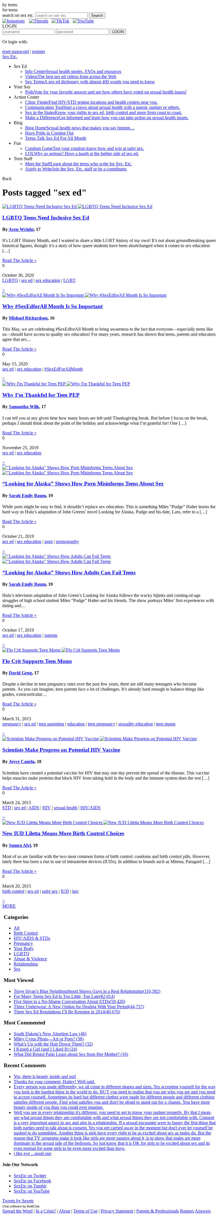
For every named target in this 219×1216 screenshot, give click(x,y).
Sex (17, 969)
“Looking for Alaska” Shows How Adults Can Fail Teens (68, 573)
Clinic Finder (91, 102)
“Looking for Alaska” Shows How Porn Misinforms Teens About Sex (83, 484)
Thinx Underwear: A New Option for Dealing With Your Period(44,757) (79, 1006)
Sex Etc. (9, 56)
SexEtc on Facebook (32, 1180)
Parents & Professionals (157, 1211)
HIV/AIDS (90, 807)
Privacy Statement (117, 1211)
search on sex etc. (18, 15)
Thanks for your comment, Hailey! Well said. (54, 1081)
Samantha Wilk (24, 406)
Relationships (26, 963)
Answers (203, 1211)
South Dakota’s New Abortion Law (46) (50, 1033)
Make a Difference (106, 117)
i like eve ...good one (32, 1153)
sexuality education (135, 723)
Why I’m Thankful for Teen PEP (41, 395)
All (16, 928)
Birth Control (26, 933)
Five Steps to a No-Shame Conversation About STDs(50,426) (69, 1001)
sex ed (27, 280)
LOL (82, 153)
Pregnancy (23, 943)
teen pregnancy (101, 723)
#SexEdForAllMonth (63, 369)
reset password (15, 51)
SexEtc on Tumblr (30, 1186)
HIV (46, 807)
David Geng (20, 672)
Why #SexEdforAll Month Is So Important (52, 306)
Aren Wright (21, 229)
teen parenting (51, 723)
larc (75, 891)
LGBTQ (10, 280)
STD (6, 807)
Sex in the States (103, 112)
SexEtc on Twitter (30, 1175)
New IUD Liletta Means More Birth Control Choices (63, 833)
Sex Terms (90, 81)
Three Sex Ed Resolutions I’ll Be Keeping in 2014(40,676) (67, 1011)
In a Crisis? (46, 1211)
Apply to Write (76, 168)
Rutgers (187, 1211)
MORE (9, 906)
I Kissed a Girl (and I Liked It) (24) (45, 1049)
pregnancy (11, 723)
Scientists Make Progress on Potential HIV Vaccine (61, 750)
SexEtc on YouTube (32, 1191)
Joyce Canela (22, 761)
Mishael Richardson (28, 318)
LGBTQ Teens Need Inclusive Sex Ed (45, 218)
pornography (67, 541)
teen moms (165, 723)
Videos (70, 76)
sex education (48, 280)
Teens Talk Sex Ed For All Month (55, 138)
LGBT (69, 280)
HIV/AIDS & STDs (32, 938)
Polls (105, 92)
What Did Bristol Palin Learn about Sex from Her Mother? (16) (71, 1054)
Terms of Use (85, 1211)
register (38, 51)
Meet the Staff (78, 163)
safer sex (50, 891)
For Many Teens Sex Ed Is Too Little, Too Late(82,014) (64, 996)
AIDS (34, 807)
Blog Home (80, 127)
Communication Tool (102, 107)
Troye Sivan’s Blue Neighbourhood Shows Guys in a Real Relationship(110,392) (87, 991)
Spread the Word (17, 1211)
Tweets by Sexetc (18, 1200)
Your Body (24, 948)
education (76, 723)
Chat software (12, 1206)
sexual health (65, 807)
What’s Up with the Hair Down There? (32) (53, 1044)
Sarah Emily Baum (27, 495)
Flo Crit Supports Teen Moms (37, 661)
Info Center (73, 71)
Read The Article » (19, 260)
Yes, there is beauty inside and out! (45, 1076)
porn (48, 541)
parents (50, 635)
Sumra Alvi (20, 845)
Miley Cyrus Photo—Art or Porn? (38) (49, 1038)
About (64, 1211)
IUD (65, 891)
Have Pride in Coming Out (49, 133)
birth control (13, 891)
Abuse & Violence (30, 958)
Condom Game (84, 148)
